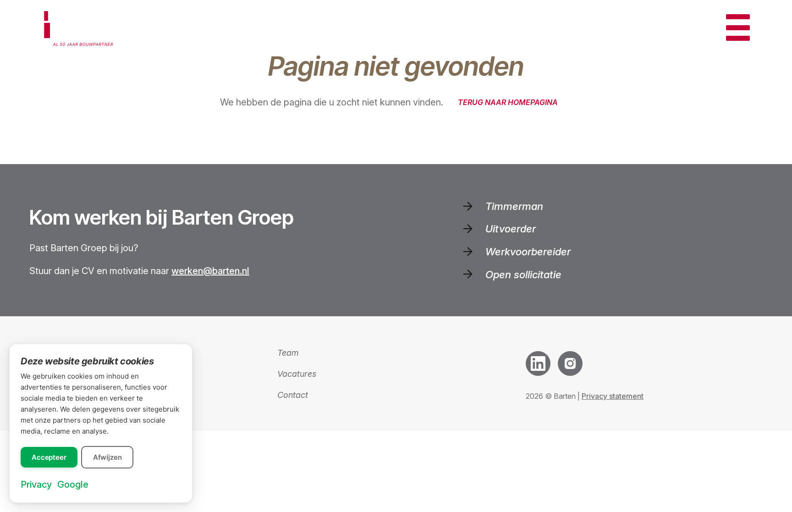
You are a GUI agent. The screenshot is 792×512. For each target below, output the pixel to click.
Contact (292, 395)
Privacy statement (613, 396)
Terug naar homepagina (508, 102)
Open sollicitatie (523, 274)
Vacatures (296, 374)
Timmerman (514, 206)
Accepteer (49, 457)
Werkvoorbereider (528, 251)
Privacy (36, 484)
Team (288, 353)
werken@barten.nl (210, 270)
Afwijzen (107, 457)
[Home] (81, 27)
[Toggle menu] (738, 27)
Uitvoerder (510, 228)
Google (72, 484)
